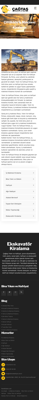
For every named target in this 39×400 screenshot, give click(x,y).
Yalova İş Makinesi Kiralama (10, 313)
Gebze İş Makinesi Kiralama (10, 319)
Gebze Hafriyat (6, 322)
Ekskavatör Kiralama (13, 216)
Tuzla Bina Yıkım (7, 327)
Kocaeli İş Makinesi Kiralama (10, 308)
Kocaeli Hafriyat (7, 324)
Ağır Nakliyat (10, 191)
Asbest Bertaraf (12, 197)
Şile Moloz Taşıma (7, 316)
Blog (12, 31)
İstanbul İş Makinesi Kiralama (10, 311)
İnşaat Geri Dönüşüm (13, 204)
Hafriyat (9, 185)
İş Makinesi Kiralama (13, 173)
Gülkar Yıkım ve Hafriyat (14, 393)
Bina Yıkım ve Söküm (13, 179)
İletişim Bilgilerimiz (22, 396)
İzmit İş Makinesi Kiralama (9, 330)
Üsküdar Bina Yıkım (8, 305)
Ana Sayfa (4, 31)
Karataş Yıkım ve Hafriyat (8, 396)
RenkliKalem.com (6, 388)
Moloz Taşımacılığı (12, 210)
